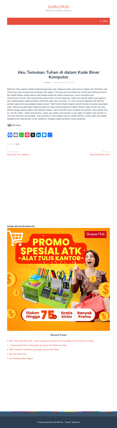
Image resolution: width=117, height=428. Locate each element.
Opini (18, 144)
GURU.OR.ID (58, 6)
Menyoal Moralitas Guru (100, 153)
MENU (105, 21)
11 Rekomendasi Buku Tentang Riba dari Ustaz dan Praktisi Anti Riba (38, 345)
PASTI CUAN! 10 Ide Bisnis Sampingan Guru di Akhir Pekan (34, 349)
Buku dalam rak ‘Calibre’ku (18, 153)
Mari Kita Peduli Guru (18, 354)
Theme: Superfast (72, 422)
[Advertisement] (58, 49)
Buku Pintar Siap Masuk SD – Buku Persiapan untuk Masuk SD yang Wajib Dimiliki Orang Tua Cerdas (51, 340)
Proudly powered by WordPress (50, 422)
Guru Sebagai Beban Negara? (21, 358)
